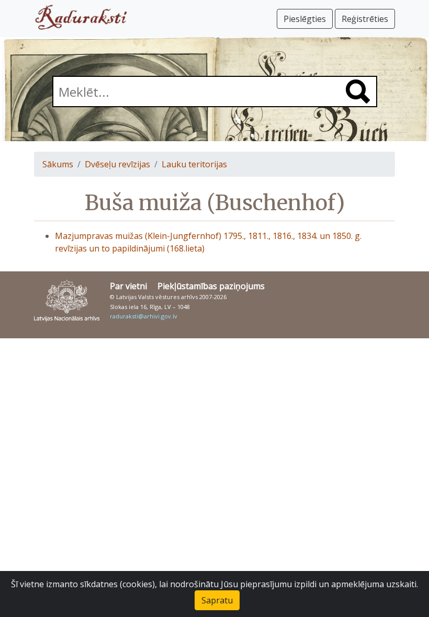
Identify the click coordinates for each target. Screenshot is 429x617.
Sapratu (217, 600)
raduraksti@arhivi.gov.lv (143, 316)
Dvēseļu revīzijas (117, 164)
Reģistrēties (365, 19)
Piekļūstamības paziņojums (211, 286)
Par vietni (128, 286)
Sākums (57, 164)
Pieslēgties (305, 19)
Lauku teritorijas (194, 164)
